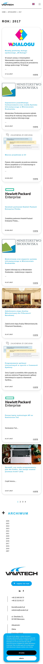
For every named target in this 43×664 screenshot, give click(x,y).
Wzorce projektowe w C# (15, 155)
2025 (7, 523)
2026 (7, 521)
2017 (7, 543)
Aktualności (16, 625)
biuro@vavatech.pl (18, 607)
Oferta (14, 629)
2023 (7, 528)
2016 (7, 546)
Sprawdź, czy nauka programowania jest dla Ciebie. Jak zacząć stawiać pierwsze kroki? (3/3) (20, 469)
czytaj (35, 74)
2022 (7, 531)
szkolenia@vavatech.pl (20, 610)
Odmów (21, 658)
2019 (7, 538)
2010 (7, 548)
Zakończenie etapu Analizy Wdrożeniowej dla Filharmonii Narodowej (18, 313)
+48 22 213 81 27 (18, 600)
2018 (7, 541)
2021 (7, 533)
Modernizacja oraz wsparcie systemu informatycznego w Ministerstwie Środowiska (21, 261)
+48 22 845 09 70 (18, 597)
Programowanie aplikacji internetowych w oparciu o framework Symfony (21, 365)
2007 (7, 551)
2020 (7, 536)
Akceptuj (21, 653)
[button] (40, 4)
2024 (7, 526)
